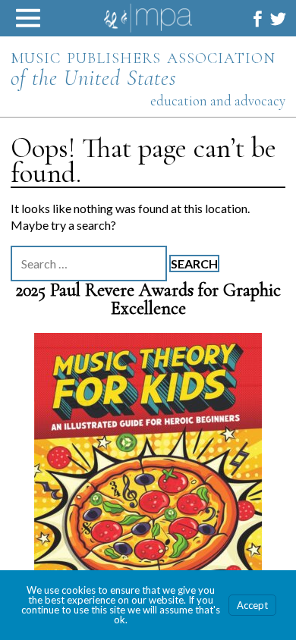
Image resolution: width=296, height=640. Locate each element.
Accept (252, 605)
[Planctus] (148, 484)
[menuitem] (258, 19)
